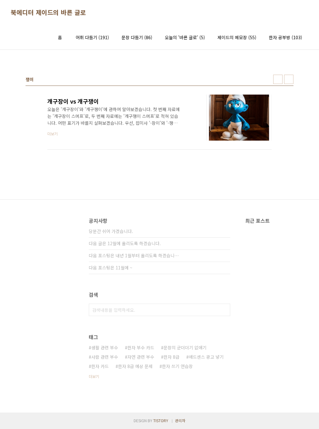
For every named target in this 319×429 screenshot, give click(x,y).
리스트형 (288, 79)
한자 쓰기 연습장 (177, 366)
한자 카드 (100, 366)
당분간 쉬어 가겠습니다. (111, 231)
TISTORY (160, 420)
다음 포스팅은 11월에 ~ (110, 267)
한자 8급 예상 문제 (135, 366)
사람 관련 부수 (104, 357)
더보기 (94, 376)
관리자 (180, 420)
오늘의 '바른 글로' (185, 37)
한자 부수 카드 (140, 347)
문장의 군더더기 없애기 (185, 347)
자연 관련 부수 (140, 357)
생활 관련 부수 (104, 347)
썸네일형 (278, 79)
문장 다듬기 (136, 37)
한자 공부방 (285, 37)
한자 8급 (171, 357)
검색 (224, 310)
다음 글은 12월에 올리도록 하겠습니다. (125, 243)
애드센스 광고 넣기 (206, 357)
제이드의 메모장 (236, 37)
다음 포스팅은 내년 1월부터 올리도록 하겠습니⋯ (134, 255)
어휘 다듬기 (92, 37)
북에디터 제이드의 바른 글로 (48, 12)
